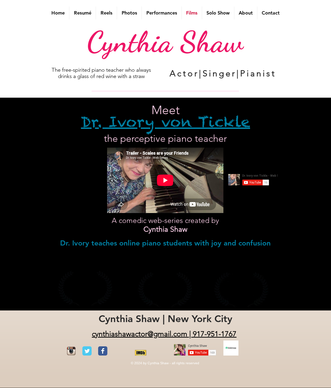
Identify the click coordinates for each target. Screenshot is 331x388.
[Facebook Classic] (102, 351)
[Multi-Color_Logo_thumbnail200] (71, 351)
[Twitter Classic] (87, 351)
